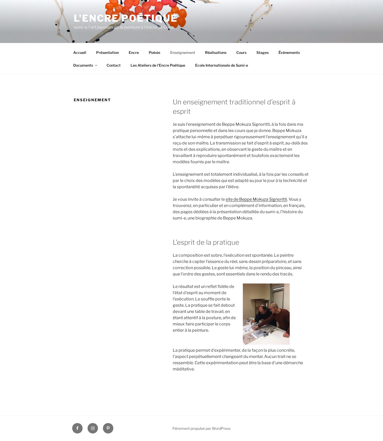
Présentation (107, 52)
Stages (262, 52)
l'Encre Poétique (126, 18)
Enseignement (182, 52)
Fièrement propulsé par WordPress (201, 428)
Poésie (154, 52)
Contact (114, 65)
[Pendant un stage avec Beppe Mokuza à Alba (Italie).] (266, 343)
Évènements (289, 52)
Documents (83, 65)
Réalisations (215, 52)
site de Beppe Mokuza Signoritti (256, 199)
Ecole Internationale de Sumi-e (221, 65)
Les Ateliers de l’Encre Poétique (158, 65)
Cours (241, 52)
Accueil (79, 52)
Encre (134, 52)
